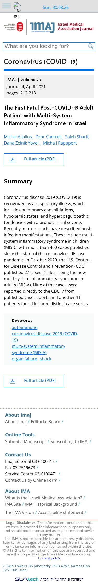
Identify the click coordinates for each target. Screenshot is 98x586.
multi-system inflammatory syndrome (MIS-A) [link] (38, 348)
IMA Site (13, 503)
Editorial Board (45, 421)
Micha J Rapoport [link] (60, 142)
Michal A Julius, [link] (18, 136)
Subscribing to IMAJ (69, 441)
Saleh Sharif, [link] (77, 136)
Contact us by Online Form (31, 479)
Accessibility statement (60, 512)
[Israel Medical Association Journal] (49, 29)
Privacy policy (49, 557)
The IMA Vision (19, 512)
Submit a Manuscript (25, 441)
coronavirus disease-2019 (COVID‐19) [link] (45, 336)
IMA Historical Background (51, 503)
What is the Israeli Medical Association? (43, 497)
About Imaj (16, 421)
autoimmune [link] (24, 326)
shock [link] (45, 358)
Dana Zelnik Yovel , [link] (22, 142)
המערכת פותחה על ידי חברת (61, 579)
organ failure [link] (24, 358)
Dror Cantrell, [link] (49, 136)
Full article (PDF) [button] (40, 158)
